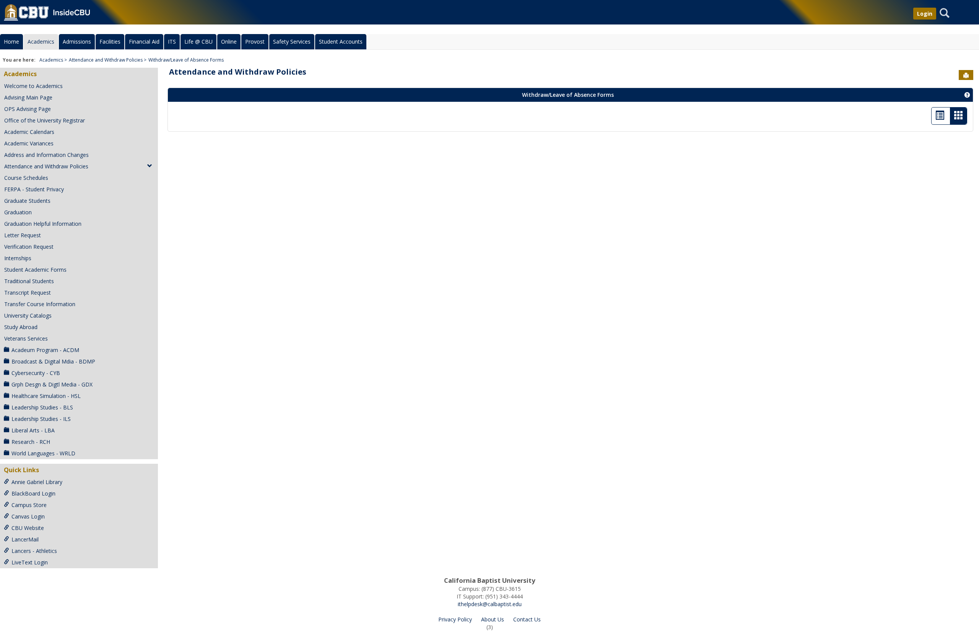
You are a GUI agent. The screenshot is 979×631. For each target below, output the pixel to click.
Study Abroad (20, 327)
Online (229, 41)
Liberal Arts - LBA (33, 430)
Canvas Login (28, 516)
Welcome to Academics (33, 86)
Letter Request (22, 235)
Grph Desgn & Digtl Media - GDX (52, 384)
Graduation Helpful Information (42, 223)
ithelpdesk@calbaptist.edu (490, 604)
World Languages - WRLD (43, 453)
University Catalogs (28, 315)
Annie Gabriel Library (36, 482)
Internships (17, 258)
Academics (41, 41)
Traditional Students (29, 281)
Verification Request (29, 246)
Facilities (109, 41)
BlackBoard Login (33, 493)
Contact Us (527, 619)
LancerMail (25, 539)
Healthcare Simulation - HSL (46, 395)
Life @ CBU (198, 41)
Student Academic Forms (35, 269)
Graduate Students (27, 200)
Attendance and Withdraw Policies (106, 60)
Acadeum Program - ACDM (45, 350)
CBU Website (27, 528)
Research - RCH (30, 441)
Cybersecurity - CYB (35, 373)
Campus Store (29, 505)
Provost (255, 41)
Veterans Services (26, 338)
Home (11, 41)
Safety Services (292, 41)
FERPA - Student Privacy (34, 189)
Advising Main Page (28, 97)
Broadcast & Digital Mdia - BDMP (53, 361)
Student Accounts (341, 41)
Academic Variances (29, 143)
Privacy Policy (455, 619)
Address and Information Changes (46, 154)
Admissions (77, 41)
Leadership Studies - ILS (41, 418)
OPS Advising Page (27, 109)
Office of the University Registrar (44, 120)
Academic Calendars (29, 131)
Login (924, 13)
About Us (492, 619)
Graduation (18, 212)
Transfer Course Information (39, 304)
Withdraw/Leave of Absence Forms (186, 60)
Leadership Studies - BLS (42, 407)
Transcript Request (27, 292)
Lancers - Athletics (34, 550)
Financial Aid (144, 41)
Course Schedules (26, 177)
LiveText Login (29, 562)
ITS (172, 41)
